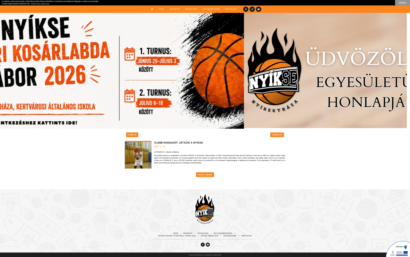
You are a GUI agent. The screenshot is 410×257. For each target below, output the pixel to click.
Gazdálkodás (230, 235)
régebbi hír (277, 134)
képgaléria (191, 9)
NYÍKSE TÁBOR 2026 (210, 235)
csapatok (175, 9)
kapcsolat (231, 9)
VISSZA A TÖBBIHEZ (205, 174)
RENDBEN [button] (402, 3)
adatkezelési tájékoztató (213, 254)
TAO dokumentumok (223, 233)
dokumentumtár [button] (211, 9)
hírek (161, 9)
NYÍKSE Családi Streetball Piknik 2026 (177, 235)
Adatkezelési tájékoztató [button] (40, 4)
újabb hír (132, 134)
